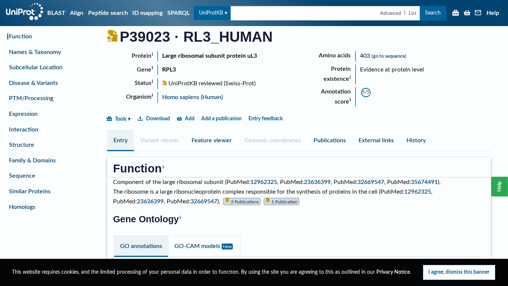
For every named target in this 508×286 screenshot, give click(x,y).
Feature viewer (212, 140)
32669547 (370, 182)
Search (433, 13)
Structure (21, 145)
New (227, 246)
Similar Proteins (30, 191)
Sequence (22, 176)
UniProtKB (211, 13)
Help (492, 13)
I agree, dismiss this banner (458, 272)
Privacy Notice (393, 272)
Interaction (23, 130)
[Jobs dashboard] (455, 13)
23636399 (317, 182)
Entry (120, 140)
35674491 (424, 182)
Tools (120, 119)
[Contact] (478, 13)
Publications (330, 140)
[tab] (120, 140)
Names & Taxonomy (35, 52)
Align (76, 13)
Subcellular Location (35, 67)
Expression (23, 114)
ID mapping (147, 13)
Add (189, 118)
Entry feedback (265, 118)
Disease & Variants (33, 83)
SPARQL (178, 13)
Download (158, 118)
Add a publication (221, 118)
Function (20, 36)
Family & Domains (32, 160)
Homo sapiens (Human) (192, 97)
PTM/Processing (31, 98)
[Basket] (467, 13)
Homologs (22, 207)
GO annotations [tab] (141, 246)
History (416, 140)
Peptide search (108, 13)
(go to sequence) (389, 56)
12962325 (263, 182)
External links (376, 140)
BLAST (56, 13)
